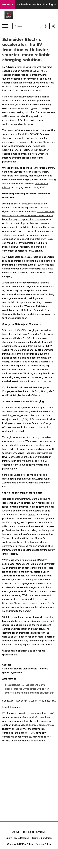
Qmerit (31, 514)
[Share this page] (54, 26)
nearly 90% (14, 330)
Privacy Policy (43, 844)
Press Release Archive (34, 831)
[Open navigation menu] (5, 26)
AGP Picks (7, 4)
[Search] (39, 26)
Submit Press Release (17, 838)
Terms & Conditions (42, 838)
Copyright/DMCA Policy (20, 844)
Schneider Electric (12, 96)
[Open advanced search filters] (46, 26)
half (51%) (22, 419)
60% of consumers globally (28, 203)
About (15, 831)
